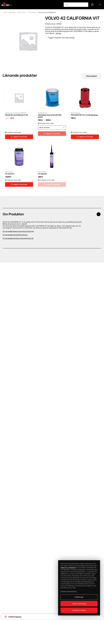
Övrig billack (32, 12)
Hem (4, 12)
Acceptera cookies (79, 610)
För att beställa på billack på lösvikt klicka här (18, 238)
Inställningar (79, 597)
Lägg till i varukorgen (20, 137)
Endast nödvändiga (79, 604)
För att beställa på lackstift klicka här (15, 235)
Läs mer (58, 33)
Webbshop (12, 12)
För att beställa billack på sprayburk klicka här (18, 231)
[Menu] (99, 4)
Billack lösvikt (22, 12)
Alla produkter (91, 76)
